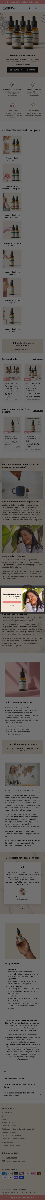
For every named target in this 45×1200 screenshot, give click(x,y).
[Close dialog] (43, 589)
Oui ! (11, 602)
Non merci (12, 605)
